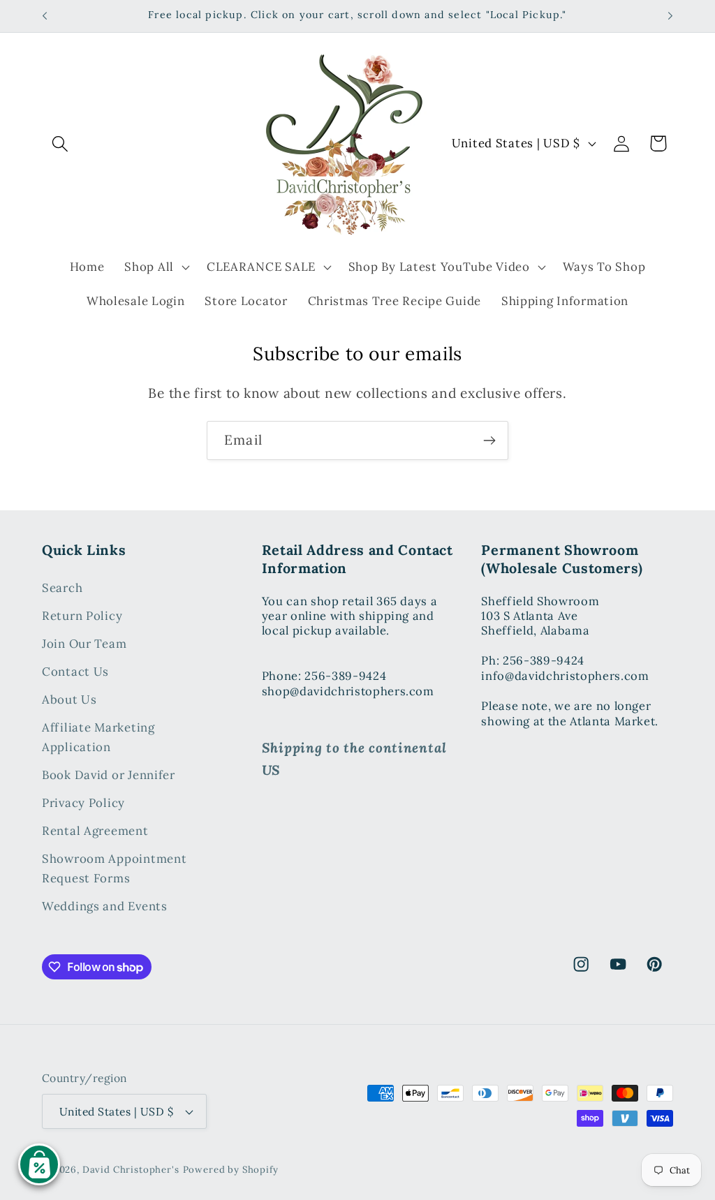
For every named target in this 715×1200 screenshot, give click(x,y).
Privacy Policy (83, 802)
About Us (69, 699)
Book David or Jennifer (108, 775)
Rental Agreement (95, 830)
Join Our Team (84, 643)
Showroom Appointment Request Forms (114, 868)
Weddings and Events (105, 906)
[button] (60, 143)
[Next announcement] (670, 16)
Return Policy (82, 615)
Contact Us (75, 671)
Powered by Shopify (231, 1170)
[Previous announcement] (44, 16)
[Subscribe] (489, 440)
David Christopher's (130, 1170)
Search (62, 587)
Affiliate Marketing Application (98, 737)
